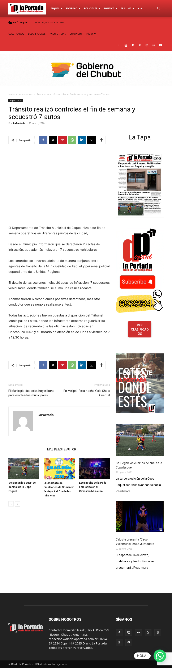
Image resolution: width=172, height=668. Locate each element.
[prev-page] (11, 504)
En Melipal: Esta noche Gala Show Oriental (87, 393)
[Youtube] (160, 45)
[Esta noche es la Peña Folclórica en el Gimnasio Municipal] (94, 468)
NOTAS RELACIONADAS (26, 449)
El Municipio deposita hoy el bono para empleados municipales (31, 393)
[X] (140, 45)
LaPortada (19, 123)
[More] (101, 140)
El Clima (126, 8)
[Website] (146, 45)
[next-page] (17, 504)
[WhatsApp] (153, 45)
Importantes (25, 94)
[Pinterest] (62, 140)
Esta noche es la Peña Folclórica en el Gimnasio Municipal (92, 487)
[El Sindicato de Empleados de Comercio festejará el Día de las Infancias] (59, 468)
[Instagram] (126, 45)
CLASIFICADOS (16, 33)
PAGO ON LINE (58, 33)
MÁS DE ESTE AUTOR (61, 449)
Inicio (11, 94)
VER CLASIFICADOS (140, 329)
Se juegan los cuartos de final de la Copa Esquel (22, 487)
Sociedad (71, 8)
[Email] (91, 140)
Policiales (90, 8)
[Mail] (133, 45)
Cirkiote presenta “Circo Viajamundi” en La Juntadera (135, 542)
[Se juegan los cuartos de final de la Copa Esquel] (23, 468)
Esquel (55, 8)
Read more (123, 491)
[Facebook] (119, 45)
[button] (159, 8)
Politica (109, 8)
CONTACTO (76, 33)
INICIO (89, 33)
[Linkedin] (82, 140)
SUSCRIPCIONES (37, 33)
